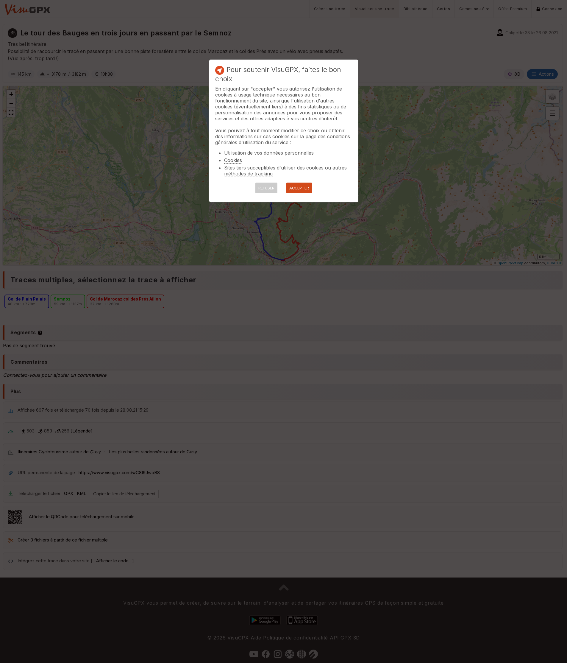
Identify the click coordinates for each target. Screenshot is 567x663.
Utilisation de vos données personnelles (269, 153)
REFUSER (266, 188)
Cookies (233, 160)
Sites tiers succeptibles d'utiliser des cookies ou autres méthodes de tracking (285, 171)
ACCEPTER (299, 188)
